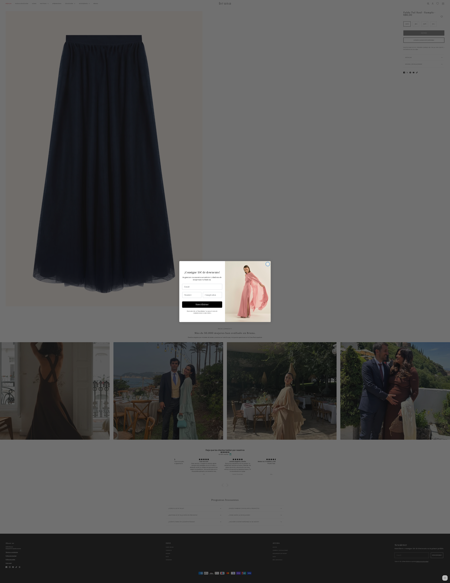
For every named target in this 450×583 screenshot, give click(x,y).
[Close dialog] (268, 264)
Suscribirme (202, 304)
